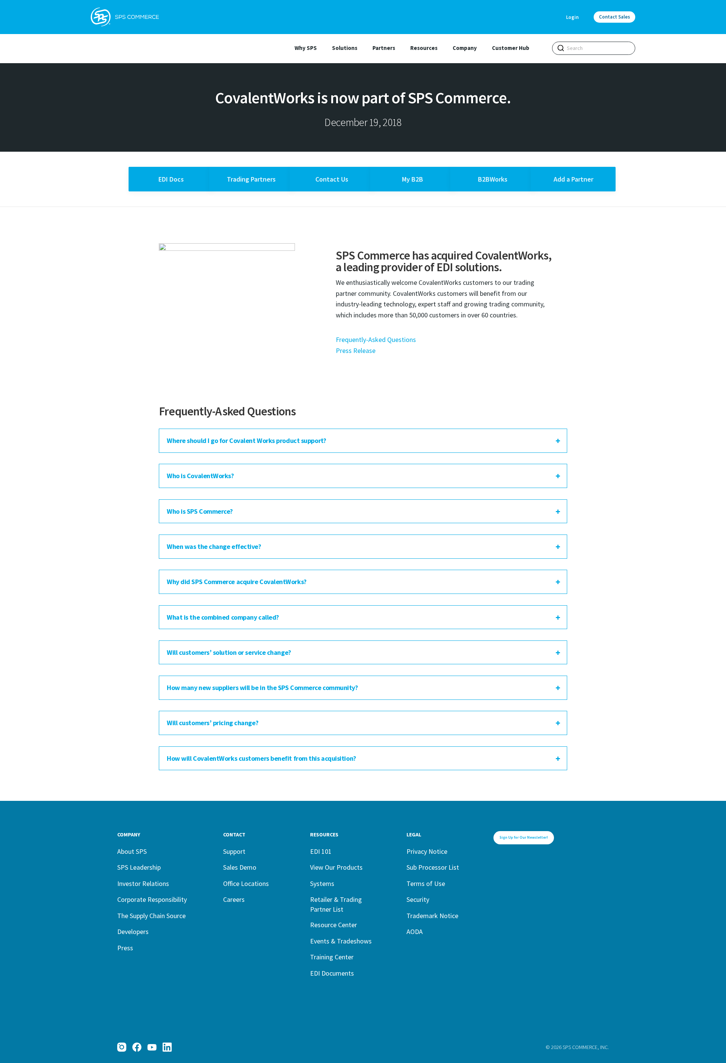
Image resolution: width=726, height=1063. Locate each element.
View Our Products (336, 867)
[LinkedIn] (167, 1047)
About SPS (132, 851)
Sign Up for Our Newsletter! (524, 837)
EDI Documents (332, 973)
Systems (322, 883)
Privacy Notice (426, 851)
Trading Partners (251, 179)
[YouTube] (152, 1047)
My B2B (412, 179)
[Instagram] (121, 1047)
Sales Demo (239, 867)
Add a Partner (573, 179)
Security (417, 899)
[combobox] (593, 48)
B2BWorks (492, 179)
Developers (133, 931)
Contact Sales (614, 17)
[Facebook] (136, 1047)
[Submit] (561, 48)
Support (234, 851)
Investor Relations (143, 883)
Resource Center (333, 924)
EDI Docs (171, 179)
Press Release (355, 350)
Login (572, 17)
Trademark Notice (432, 915)
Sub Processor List (432, 867)
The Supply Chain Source (151, 915)
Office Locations (246, 883)
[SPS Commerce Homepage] (125, 17)
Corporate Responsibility (152, 899)
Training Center (332, 957)
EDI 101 (321, 851)
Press (125, 947)
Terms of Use (425, 883)
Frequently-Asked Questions (376, 339)
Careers (234, 899)
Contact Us (331, 179)
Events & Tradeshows (341, 941)
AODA (414, 931)
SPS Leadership (139, 867)
